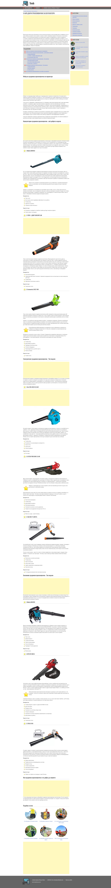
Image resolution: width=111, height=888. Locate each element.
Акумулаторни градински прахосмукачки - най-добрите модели (39, 52)
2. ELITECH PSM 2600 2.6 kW (33, 62)
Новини (38, 7)
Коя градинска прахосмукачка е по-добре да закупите (37, 71)
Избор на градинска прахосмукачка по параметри (36, 51)
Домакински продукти (77, 33)
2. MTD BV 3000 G (31, 68)
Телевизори (75, 26)
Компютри (75, 22)
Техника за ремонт (77, 31)
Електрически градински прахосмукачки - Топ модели (37, 58)
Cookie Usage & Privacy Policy (52, 7)
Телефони (75, 28)
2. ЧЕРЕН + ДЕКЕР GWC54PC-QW (34, 55)
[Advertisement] (46, 23)
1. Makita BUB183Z (31, 54)
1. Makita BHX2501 (31, 66)
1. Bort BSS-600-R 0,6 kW (32, 60)
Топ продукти (28, 7)
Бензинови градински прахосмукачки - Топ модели (37, 65)
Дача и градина (76, 19)
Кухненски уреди (76, 29)
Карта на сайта (69, 879)
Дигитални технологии (77, 35)
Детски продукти (76, 20)
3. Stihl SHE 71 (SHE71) (32, 63)
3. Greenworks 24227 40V (32, 57)
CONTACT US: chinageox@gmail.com (55, 879)
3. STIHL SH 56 (30, 69)
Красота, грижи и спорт (77, 24)
